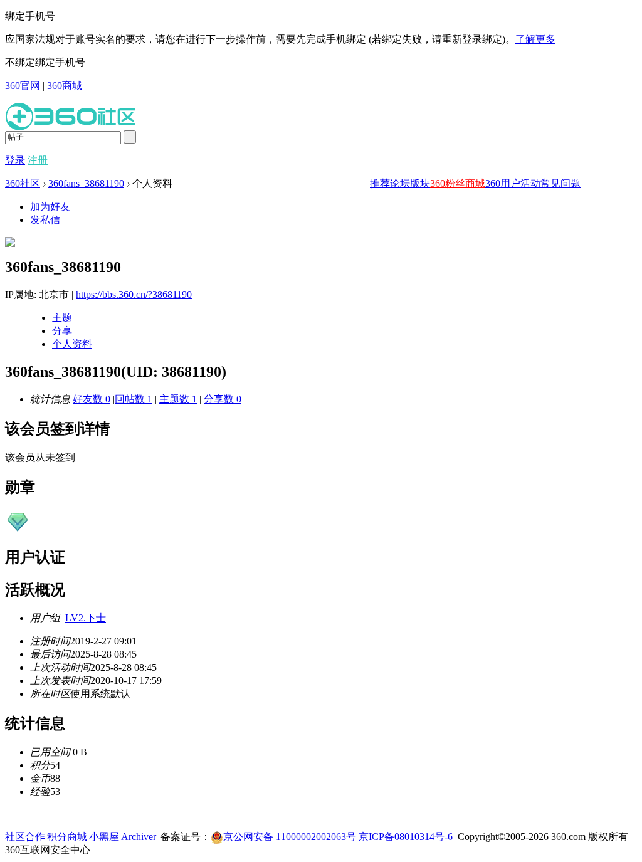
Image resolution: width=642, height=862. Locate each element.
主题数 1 (178, 399)
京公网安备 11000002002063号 (289, 836)
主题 (62, 317)
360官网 (22, 85)
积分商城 (67, 836)
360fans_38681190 (86, 183)
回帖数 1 (133, 399)
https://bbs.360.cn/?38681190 (134, 294)
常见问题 (560, 183)
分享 (62, 330)
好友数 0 (91, 399)
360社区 (22, 183)
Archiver (138, 836)
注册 (38, 160)
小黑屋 (104, 836)
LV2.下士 (85, 617)
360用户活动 (512, 183)
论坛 (400, 183)
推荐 (380, 183)
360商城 (64, 85)
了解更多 (535, 39)
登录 (15, 160)
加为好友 (50, 206)
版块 (420, 183)
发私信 (45, 219)
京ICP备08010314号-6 (406, 836)
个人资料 (72, 344)
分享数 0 (222, 399)
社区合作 (25, 836)
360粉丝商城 (457, 183)
